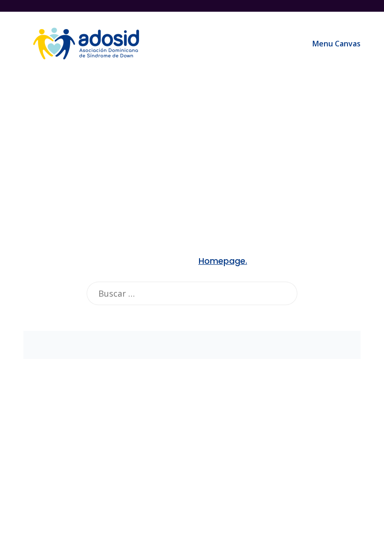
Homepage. (223, 261)
